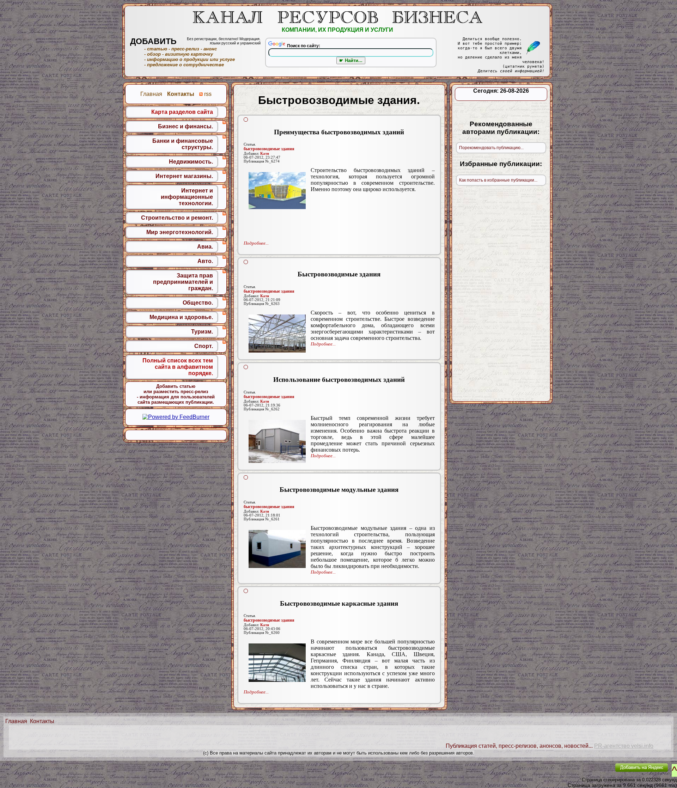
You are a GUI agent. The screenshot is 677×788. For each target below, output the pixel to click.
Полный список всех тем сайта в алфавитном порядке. (177, 367)
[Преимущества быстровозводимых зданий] (277, 190)
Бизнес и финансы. (185, 126)
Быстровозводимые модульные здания (339, 489)
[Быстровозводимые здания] (277, 333)
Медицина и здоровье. (181, 317)
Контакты (42, 721)
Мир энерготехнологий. (179, 232)
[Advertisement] (339, 216)
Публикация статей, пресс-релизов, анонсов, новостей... (519, 746)
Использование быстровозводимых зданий (339, 379)
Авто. (205, 261)
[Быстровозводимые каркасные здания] (277, 662)
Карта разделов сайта (182, 112)
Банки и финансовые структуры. (182, 144)
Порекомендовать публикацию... (491, 147)
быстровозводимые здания (269, 148)
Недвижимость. (191, 162)
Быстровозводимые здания (339, 274)
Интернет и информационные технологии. (187, 197)
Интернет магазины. (184, 176)
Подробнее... (256, 243)
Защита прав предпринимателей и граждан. (183, 282)
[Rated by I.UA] (593, 772)
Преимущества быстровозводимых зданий (339, 132)
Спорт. (203, 346)
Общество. (198, 303)
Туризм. (202, 332)
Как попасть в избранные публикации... (498, 180)
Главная (16, 721)
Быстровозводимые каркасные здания (339, 603)
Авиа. (205, 247)
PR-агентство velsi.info (623, 746)
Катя (264, 153)
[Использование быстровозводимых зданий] (277, 441)
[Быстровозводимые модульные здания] (277, 548)
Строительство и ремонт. (177, 218)
